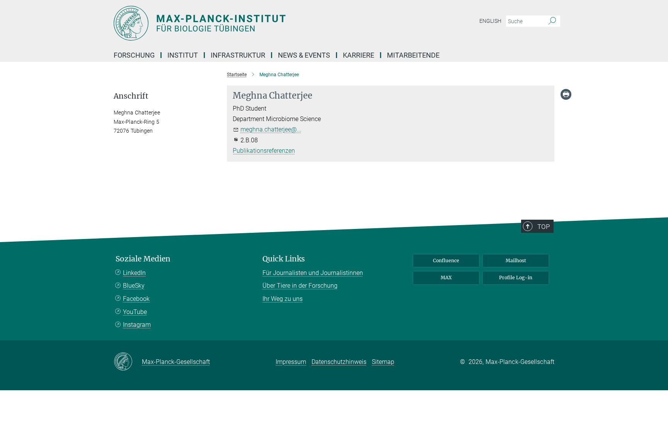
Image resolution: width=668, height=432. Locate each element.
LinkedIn (134, 273)
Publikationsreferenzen (264, 150)
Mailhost (516, 260)
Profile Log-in (515, 277)
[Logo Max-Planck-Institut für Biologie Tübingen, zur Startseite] (259, 23)
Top (543, 227)
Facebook (136, 298)
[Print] (566, 94)
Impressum (291, 361)
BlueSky (134, 285)
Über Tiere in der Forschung (299, 285)
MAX (446, 277)
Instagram (137, 324)
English (490, 21)
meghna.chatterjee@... (271, 129)
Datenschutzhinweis (339, 361)
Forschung (134, 55)
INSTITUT (182, 55)
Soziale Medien (143, 258)
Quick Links (283, 258)
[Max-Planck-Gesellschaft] (128, 362)
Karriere (358, 55)
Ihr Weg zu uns (282, 298)
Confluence (446, 260)
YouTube (135, 312)
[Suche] (552, 21)
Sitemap (383, 361)
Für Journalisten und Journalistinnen (312, 273)
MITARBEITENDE (413, 55)
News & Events (304, 55)
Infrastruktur (238, 55)
